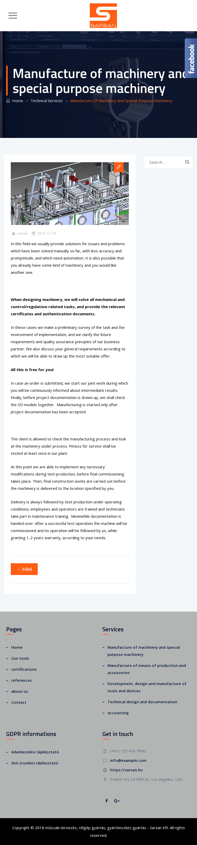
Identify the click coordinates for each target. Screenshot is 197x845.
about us (19, 691)
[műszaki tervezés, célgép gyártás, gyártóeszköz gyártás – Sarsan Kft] (104, 15)
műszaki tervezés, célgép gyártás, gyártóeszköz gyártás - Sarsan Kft (106, 827)
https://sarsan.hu (126, 769)
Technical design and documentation (142, 701)
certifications (24, 669)
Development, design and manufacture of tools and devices (146, 687)
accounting (118, 712)
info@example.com (128, 760)
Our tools (20, 658)
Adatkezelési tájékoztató (35, 751)
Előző (27, 569)
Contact (18, 702)
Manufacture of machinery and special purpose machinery (143, 651)
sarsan (22, 233)
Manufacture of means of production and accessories (146, 669)
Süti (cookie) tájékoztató (34, 762)
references (21, 680)
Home (16, 100)
